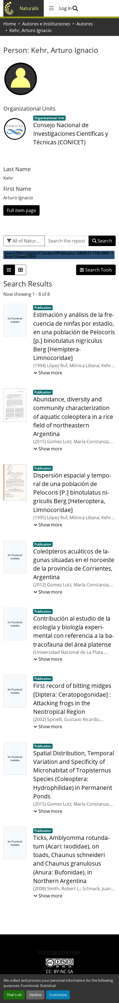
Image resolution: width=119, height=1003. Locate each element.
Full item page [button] (21, 210)
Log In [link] (65, 8)
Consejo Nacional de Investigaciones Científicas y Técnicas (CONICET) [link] (70, 133)
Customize (58, 994)
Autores (84, 24)
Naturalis (29, 8)
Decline (35, 994)
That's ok (14, 994)
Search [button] (104, 241)
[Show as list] (9, 270)
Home (9, 24)
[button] (75, 8)
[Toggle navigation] (51, 8)
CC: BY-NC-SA (59, 971)
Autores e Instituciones (46, 24)
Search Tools (98, 270)
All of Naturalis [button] (27, 241)
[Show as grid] (20, 270)
